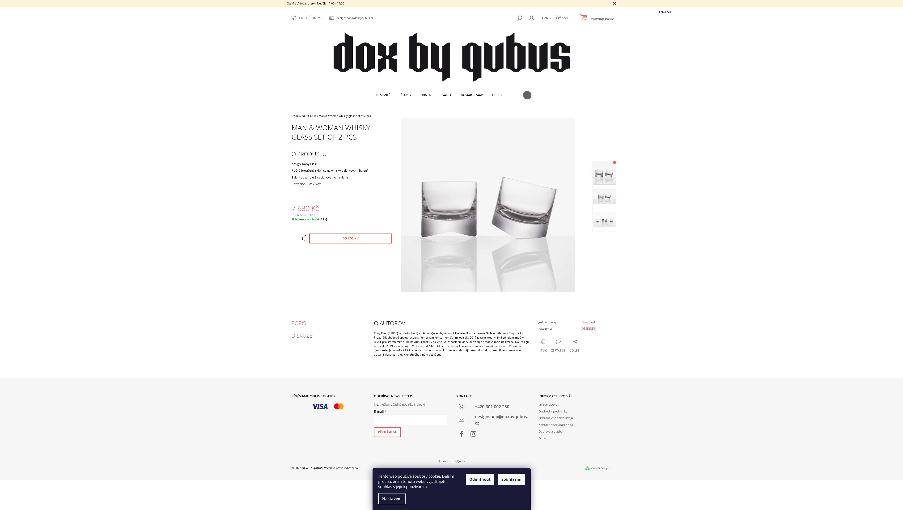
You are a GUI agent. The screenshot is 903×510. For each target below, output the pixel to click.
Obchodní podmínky (553, 411)
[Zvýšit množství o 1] (305, 236)
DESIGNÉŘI (589, 329)
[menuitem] (384, 95)
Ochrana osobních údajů (555, 418)
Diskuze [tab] (302, 335)
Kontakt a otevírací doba (555, 425)
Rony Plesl (588, 322)
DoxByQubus (457, 461)
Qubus (442, 461)
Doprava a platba (550, 431)
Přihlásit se (387, 432)
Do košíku (351, 238)
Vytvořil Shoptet (601, 468)
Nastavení (392, 498)
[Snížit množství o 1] (305, 240)
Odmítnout (480, 479)
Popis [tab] (299, 323)
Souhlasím (511, 479)
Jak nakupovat (548, 404)
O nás (542, 438)
